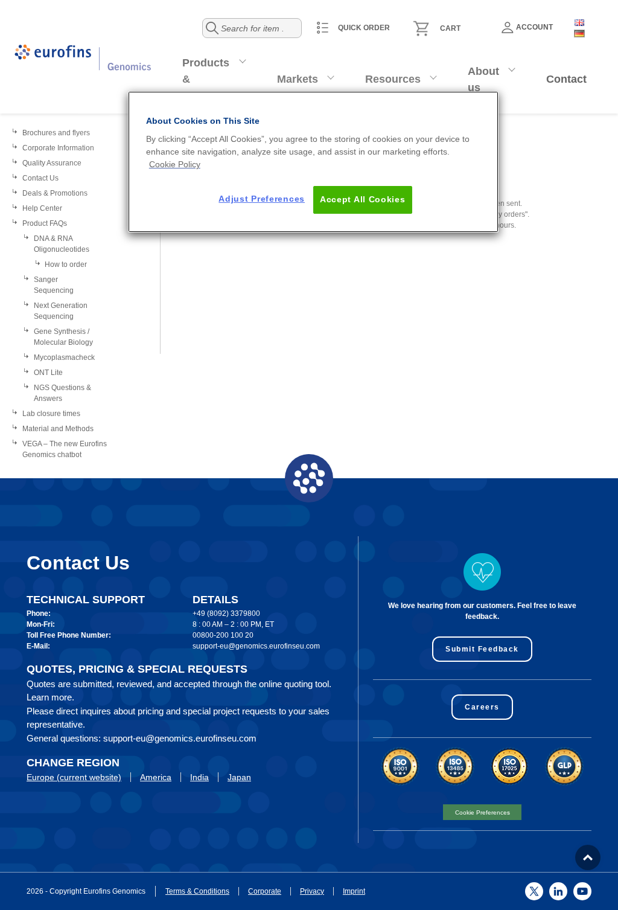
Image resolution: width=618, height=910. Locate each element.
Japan (239, 777)
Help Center (42, 208)
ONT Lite (48, 372)
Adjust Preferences (261, 198)
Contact (566, 79)
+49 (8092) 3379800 (226, 613)
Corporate (264, 891)
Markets (297, 79)
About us (483, 79)
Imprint (354, 891)
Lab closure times (51, 413)
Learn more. (50, 697)
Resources (393, 79)
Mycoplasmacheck (64, 357)
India (199, 777)
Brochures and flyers (56, 133)
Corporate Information (58, 148)
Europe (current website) (74, 777)
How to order (66, 264)
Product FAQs (44, 223)
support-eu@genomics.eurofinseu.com (256, 646)
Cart (450, 28)
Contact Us (40, 178)
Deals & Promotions (55, 193)
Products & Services (205, 79)
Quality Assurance (51, 163)
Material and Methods (58, 429)
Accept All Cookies (363, 199)
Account (534, 27)
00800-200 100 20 (223, 635)
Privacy (312, 891)
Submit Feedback (482, 649)
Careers (482, 707)
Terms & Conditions (197, 891)
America (155, 777)
